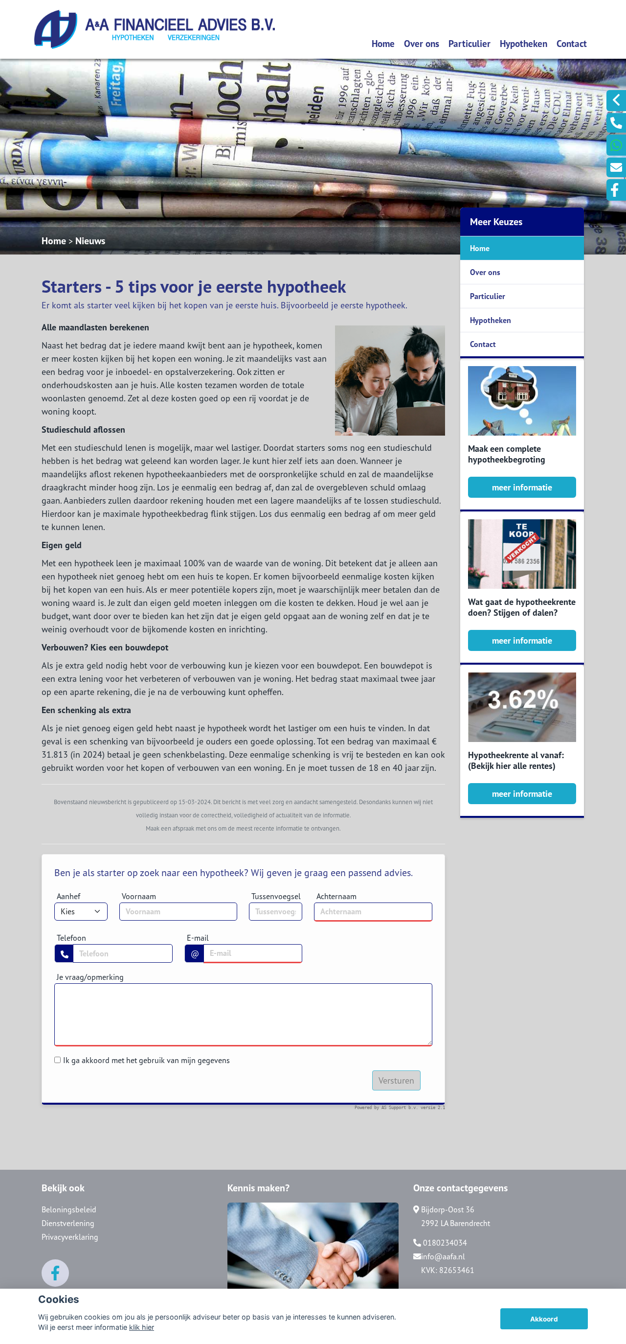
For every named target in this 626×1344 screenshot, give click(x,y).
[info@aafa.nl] (616, 167)
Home (383, 43)
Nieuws (90, 240)
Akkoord (544, 1319)
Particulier (469, 43)
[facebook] (616, 190)
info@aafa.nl (443, 1256)
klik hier (141, 1327)
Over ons (421, 43)
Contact (572, 43)
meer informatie (522, 487)
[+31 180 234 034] (616, 145)
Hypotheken (523, 43)
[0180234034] (616, 123)
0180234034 (444, 1243)
